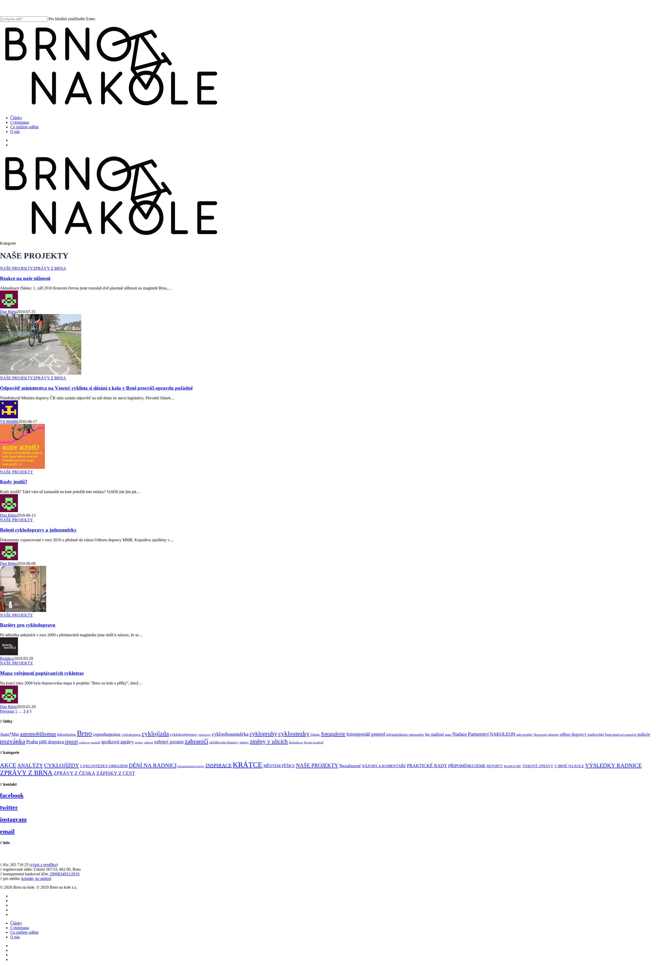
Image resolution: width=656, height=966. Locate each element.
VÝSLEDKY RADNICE (613, 765)
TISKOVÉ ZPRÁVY (537, 766)
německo (553, 734)
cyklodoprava (131, 734)
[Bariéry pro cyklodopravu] (23, 610)
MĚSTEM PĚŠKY (279, 765)
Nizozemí (540, 734)
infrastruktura (397, 734)
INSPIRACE (219, 765)
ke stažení (434, 734)
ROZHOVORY (512, 766)
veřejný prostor (169, 741)
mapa (448, 734)
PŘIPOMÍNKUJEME (467, 765)
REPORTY (495, 766)
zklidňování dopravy (224, 742)
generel (378, 734)
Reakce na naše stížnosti (25, 278)
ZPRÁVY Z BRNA (49, 268)
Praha (32, 741)
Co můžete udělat (24, 932)
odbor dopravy (573, 734)
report (71, 742)
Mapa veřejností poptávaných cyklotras (42, 673)
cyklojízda (155, 733)
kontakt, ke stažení (36, 878)
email (7, 831)
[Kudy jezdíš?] (22, 467)
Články (16, 923)
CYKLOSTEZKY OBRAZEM (104, 766)
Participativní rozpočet (621, 734)
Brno (84, 733)
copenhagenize (106, 734)
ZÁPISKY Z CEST (115, 773)
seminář (95, 742)
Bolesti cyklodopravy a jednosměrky (38, 530)
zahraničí (196, 741)
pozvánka (12, 741)
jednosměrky (416, 734)
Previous (7, 711)
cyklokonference (183, 734)
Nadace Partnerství (470, 734)
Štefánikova (296, 742)
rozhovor (84, 742)
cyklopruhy (263, 734)
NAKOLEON (502, 734)
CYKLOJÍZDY (61, 765)
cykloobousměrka (230, 734)
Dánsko (315, 734)
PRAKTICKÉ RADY (427, 765)
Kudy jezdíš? (13, 481)
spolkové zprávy (117, 741)
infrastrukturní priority (191, 766)
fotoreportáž (358, 734)
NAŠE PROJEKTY (16, 268)
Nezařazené (350, 765)
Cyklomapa (19, 928)
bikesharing (66, 734)
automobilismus (38, 734)
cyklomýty (204, 734)
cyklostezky (294, 733)
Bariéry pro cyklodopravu (27, 625)
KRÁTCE (247, 765)
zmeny (244, 742)
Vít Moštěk (9, 421)
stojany (139, 742)
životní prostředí (313, 742)
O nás (15, 937)
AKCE (8, 765)
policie (644, 734)
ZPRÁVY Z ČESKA (74, 773)
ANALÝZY (30, 765)
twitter (9, 807)
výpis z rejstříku (43, 865)
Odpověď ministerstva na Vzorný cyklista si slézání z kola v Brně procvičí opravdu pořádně (96, 388)
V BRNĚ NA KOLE (569, 766)
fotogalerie (333, 734)
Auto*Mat (9, 734)
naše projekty (524, 734)
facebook (12, 795)
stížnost (148, 742)
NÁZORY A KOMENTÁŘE (384, 766)
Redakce (7, 658)
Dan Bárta (8, 311)
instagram (13, 819)
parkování (596, 734)
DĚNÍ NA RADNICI (153, 765)
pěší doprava (51, 741)
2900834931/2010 (64, 874)
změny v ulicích (269, 741)
